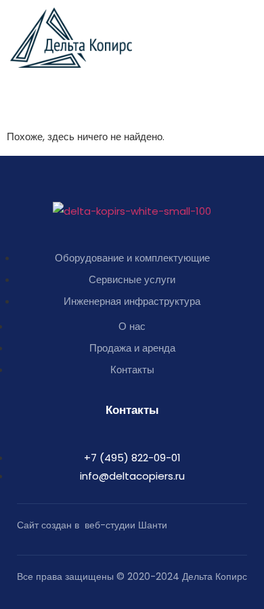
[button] (246, 24)
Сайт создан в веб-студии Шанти (92, 525)
